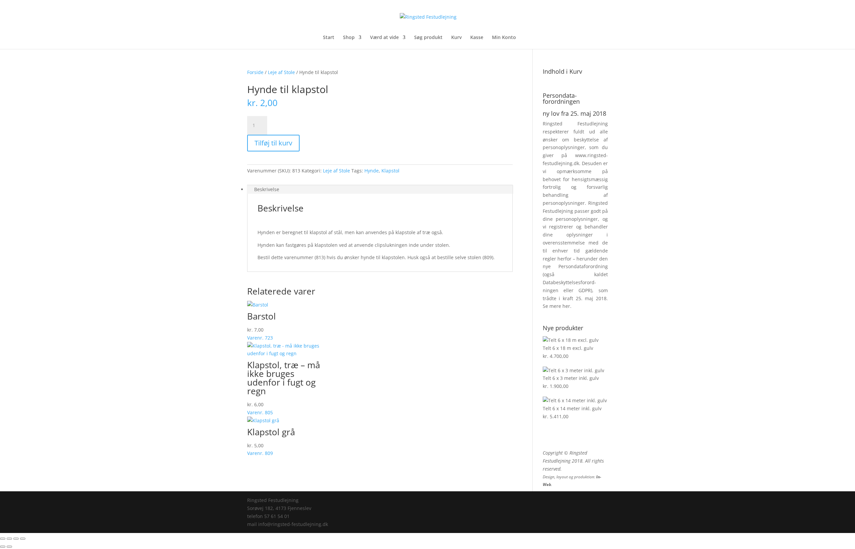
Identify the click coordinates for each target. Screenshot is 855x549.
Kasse (476, 37)
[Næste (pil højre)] (9, 547)
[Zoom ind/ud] (2, 539)
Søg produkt (428, 37)
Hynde (371, 170)
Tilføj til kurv (273, 142)
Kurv (456, 37)
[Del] (16, 539)
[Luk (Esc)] (22, 539)
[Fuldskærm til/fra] (9, 539)
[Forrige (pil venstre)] (2, 547)
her (566, 306)
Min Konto (504, 37)
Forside (255, 72)
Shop (349, 37)
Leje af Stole (281, 72)
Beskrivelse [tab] (266, 189)
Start (328, 37)
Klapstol (390, 170)
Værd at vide (384, 37)
